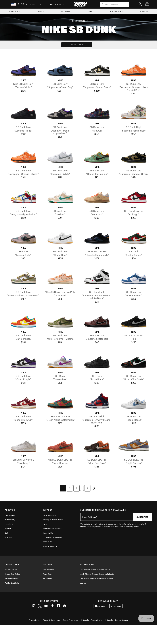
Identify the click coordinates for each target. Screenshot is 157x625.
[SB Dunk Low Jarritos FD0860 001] (60, 196)
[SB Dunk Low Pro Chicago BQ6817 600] (134, 196)
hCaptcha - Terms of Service (116, 620)
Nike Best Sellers (12, 578)
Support (47, 510)
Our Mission (10, 515)
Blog (32, 4)
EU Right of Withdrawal (52, 537)
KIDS (90, 11)
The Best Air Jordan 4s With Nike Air (95, 569)
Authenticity (57, 4)
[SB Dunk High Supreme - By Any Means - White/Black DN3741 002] (97, 277)
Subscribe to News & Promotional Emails (103, 510)
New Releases (48, 569)
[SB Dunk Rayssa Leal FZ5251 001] (60, 361)
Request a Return (50, 546)
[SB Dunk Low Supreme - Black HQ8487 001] (23, 112)
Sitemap (8, 537)
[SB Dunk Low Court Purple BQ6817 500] (23, 361)
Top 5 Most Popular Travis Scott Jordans (96, 578)
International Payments (52, 528)
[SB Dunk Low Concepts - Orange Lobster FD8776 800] (23, 155)
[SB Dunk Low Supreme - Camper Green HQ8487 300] (134, 155)
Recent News (87, 564)
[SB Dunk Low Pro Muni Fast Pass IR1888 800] (97, 444)
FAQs (45, 524)
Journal (8, 528)
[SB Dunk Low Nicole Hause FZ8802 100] (134, 401)
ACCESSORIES (116, 11)
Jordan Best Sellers (12, 574)
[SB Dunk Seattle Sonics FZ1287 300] (134, 236)
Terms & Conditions (51, 620)
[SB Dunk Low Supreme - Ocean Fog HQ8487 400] (60, 69)
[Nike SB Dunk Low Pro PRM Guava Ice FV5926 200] (60, 277)
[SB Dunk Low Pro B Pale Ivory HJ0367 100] (23, 444)
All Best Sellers (11, 569)
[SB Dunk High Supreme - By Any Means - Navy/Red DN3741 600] (97, 401)
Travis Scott (47, 574)
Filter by (78, 44)
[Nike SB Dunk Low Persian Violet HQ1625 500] (23, 69)
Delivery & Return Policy (53, 519)
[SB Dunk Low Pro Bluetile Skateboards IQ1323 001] (97, 236)
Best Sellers (12, 564)
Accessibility (48, 532)
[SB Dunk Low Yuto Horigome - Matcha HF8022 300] (60, 320)
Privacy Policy (34, 620)
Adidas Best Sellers (13, 582)
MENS (41, 11)
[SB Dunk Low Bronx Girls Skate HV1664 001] (134, 361)
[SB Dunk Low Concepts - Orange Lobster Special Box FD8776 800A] (134, 69)
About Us (10, 510)
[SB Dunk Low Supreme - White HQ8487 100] (60, 155)
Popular (47, 564)
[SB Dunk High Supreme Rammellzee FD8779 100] (134, 112)
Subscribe (142, 516)
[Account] (139, 4)
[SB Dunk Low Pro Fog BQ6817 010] (134, 320)
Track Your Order (49, 515)
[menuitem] (33, 4)
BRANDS (144, 11)
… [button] (82, 488)
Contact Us (47, 541)
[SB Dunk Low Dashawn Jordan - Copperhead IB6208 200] (60, 112)
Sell (42, 4)
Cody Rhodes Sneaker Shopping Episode (97, 574)
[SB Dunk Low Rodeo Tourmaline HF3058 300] (97, 155)
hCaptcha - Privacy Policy (91, 620)
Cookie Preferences (70, 620)
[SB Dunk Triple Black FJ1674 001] (97, 361)
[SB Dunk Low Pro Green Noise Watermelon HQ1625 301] (60, 401)
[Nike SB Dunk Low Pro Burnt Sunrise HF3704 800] (60, 444)
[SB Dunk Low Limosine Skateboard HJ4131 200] (97, 320)
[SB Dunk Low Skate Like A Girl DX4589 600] (23, 401)
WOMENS (65, 11)
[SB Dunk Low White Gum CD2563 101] (60, 236)
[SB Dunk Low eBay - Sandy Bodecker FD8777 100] (23, 196)
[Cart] (147, 4)
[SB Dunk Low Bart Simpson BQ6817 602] (23, 320)
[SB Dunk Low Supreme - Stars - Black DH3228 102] (97, 69)
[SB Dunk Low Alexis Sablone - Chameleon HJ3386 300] (23, 277)
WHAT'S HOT (15, 11)
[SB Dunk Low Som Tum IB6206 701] (97, 196)
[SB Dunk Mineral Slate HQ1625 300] (23, 236)
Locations (9, 524)
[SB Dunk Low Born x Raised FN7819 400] (134, 277)
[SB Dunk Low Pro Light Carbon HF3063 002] (134, 444)
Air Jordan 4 (47, 578)
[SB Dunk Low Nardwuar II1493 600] (97, 112)
